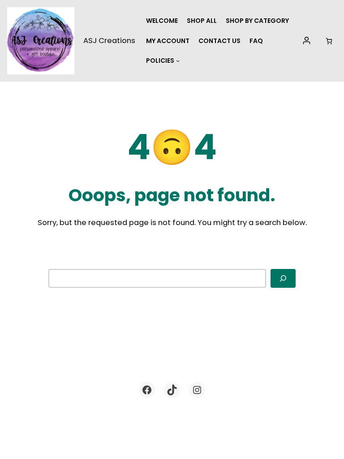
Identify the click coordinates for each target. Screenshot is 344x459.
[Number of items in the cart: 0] (329, 41)
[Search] (283, 278)
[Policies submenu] (178, 60)
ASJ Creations (109, 40)
